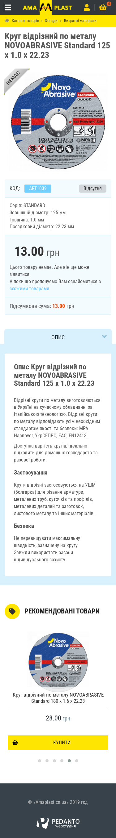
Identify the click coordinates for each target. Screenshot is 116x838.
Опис (58, 337)
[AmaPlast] (47, 7)
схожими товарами (29, 289)
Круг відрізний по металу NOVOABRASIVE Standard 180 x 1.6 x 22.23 (58, 698)
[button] (39, 761)
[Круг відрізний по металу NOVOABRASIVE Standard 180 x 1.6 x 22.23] (58, 662)
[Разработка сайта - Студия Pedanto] (58, 823)
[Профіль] (86, 7)
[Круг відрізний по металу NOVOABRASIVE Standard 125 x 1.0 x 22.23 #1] (58, 122)
